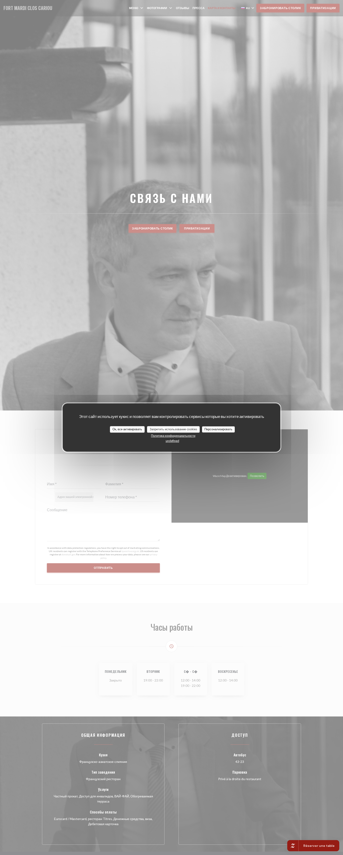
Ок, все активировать (127, 429)
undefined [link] (172, 441)
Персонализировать (218, 429)
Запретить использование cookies (173, 429)
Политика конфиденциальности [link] (173, 436)
